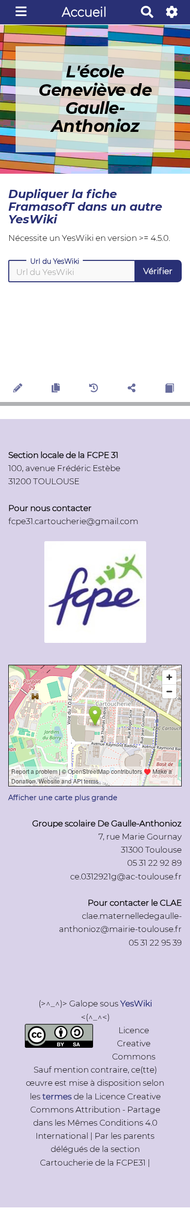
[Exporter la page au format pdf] (171, 390)
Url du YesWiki (54, 261)
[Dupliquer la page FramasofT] (57, 390)
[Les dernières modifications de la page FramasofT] (95, 390)
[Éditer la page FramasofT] (19, 390)
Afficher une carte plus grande (62, 797)
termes (57, 1096)
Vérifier (157, 271)
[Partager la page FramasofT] (133, 390)
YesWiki (136, 1003)
